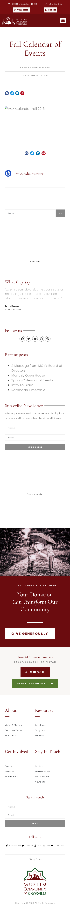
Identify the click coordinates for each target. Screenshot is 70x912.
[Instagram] (41, 339)
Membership (11, 776)
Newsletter (40, 781)
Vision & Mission (13, 725)
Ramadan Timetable (28, 390)
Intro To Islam (22, 385)
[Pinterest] (47, 339)
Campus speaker (35, 494)
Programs (40, 730)
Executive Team (13, 730)
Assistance (40, 725)
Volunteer (10, 771)
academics (35, 261)
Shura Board (11, 735)
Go (60, 213)
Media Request (43, 771)
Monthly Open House (28, 375)
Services (39, 735)
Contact (39, 766)
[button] (63, 20)
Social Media (42, 776)
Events (8, 766)
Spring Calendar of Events (32, 380)
